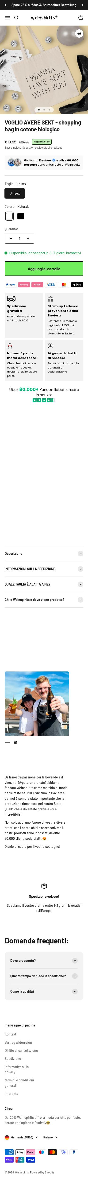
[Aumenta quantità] (28, 238)
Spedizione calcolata (34, 147)
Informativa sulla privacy (17, 1069)
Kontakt (10, 1034)
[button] (44, 471)
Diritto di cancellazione (21, 1050)
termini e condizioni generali (19, 1082)
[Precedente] (5, 5)
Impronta (11, 1094)
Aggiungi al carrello (44, 268)
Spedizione (13, 1059)
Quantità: (11, 229)
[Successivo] (82, 5)
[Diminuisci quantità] (11, 238)
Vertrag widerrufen (18, 1042)
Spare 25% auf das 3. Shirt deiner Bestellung (44, 5)
